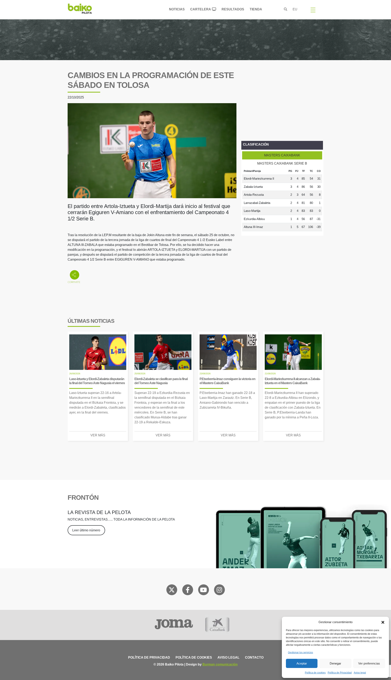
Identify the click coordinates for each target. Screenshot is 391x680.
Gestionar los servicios (300, 652)
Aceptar (302, 663)
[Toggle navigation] (313, 10)
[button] (383, 622)
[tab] (282, 155)
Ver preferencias (369, 663)
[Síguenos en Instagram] (219, 590)
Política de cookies (315, 672)
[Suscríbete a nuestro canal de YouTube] (203, 590)
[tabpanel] (282, 199)
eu (295, 9)
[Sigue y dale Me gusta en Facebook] (188, 590)
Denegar (335, 663)
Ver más (97, 435)
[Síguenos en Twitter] (172, 590)
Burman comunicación (220, 664)
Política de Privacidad (340, 672)
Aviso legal (360, 672)
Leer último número (86, 530)
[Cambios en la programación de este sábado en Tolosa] (152, 150)
